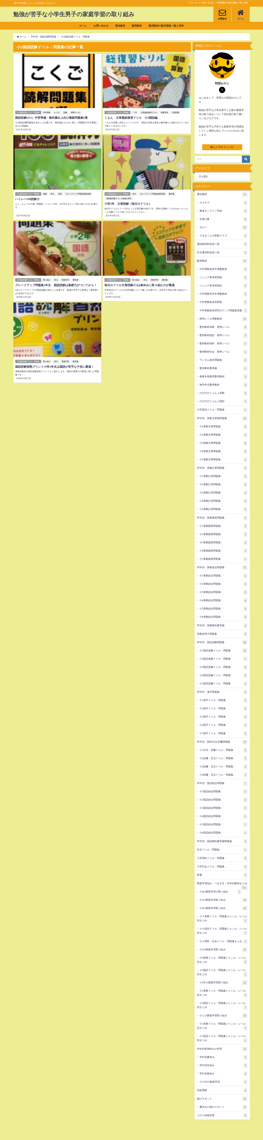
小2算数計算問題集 (222, 484)
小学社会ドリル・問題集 (221, 866)
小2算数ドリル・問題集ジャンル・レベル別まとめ (221, 992)
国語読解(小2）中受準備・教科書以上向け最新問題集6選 (51, 117)
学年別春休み (222, 1073)
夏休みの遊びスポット (222, 1106)
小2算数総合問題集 (222, 583)
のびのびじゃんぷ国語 (222, 401)
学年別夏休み (222, 1057)
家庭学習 (164, 112)
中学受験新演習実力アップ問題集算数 (222, 310)
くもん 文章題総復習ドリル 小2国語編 (130, 117)
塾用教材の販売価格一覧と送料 (233, 2)
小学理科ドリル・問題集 (221, 858)
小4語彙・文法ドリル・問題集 (222, 774)
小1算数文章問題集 (222, 426)
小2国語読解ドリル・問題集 (28, 112)
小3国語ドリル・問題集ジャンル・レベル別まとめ (221, 972)
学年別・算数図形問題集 (221, 517)
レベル (57, 112)
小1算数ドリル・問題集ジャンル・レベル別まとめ (221, 1025)
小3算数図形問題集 (222, 542)
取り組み (46, 280)
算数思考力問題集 (221, 633)
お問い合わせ (207, 2)
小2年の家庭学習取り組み (222, 982)
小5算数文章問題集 (222, 459)
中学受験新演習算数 (222, 302)
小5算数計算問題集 (222, 509)
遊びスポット (221, 1098)
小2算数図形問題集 (222, 534)
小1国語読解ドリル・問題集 (222, 650)
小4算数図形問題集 (222, 550)
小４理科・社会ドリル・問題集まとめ (222, 941)
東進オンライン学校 (222, 210)
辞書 (221, 875)
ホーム (194, 2)
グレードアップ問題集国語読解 (78, 194)
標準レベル (75, 112)
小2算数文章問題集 (222, 434)
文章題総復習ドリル (149, 112)
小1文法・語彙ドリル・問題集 (222, 750)
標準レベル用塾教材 (222, 318)
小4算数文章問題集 (222, 451)
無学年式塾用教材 (222, 384)
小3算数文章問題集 (222, 443)
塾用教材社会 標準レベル (222, 351)
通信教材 (120, 25)
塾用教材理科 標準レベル (222, 343)
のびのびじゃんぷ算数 (222, 393)
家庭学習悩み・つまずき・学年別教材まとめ (222, 884)
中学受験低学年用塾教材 (222, 269)
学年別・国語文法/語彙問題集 (221, 741)
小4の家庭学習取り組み (222, 908)
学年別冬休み (222, 1065)
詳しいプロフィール (222, 147)
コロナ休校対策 (221, 1115)
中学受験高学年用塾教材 (222, 293)
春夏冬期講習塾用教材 (222, 376)
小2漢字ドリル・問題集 (222, 708)
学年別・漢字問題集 (221, 692)
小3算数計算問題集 (222, 492)
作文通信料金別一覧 (221, 252)
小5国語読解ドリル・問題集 (222, 683)
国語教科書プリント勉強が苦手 (119, 199)
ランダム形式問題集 (222, 360)
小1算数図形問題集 (222, 526)
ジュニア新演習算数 (222, 277)
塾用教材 (137, 25)
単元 (134, 194)
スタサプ (222, 202)
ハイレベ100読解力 (27, 199)
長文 (52, 194)
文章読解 (175, 112)
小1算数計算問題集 (222, 476)
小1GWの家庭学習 (222, 1081)
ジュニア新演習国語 (222, 285)
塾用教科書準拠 (222, 368)
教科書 (171, 194)
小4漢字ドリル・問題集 (222, 724)
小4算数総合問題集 (222, 600)
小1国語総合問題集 (222, 791)
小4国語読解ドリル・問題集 (222, 675)
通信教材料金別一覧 (221, 244)
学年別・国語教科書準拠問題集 (221, 841)
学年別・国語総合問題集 (221, 783)
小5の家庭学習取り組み (222, 899)
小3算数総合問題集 (222, 592)
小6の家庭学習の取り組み (219, 891)
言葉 (60, 194)
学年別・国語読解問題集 (221, 642)
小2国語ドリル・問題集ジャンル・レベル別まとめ (221, 1005)
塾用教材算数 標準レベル (222, 327)
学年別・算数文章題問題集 (221, 418)
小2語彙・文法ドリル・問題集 (222, 758)
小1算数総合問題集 (222, 575)
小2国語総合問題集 (222, 799)
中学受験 (46, 112)
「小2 (134, 112)
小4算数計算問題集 (222, 500)
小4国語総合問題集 (222, 816)
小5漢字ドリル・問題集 (222, 733)
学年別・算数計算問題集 (221, 467)
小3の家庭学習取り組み (222, 949)
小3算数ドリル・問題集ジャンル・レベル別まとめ (221, 959)
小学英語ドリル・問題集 (221, 409)
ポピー (222, 227)
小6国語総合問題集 (222, 832)
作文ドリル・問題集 (221, 849)
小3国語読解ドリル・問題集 (222, 667)
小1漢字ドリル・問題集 (222, 700)
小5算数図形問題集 (222, 558)
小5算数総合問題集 (222, 608)
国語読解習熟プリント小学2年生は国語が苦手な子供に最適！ (54, 366)
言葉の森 (222, 219)
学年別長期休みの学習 (221, 1048)
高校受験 (221, 1090)
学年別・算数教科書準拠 (221, 625)
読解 (65, 112)
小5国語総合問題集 (222, 824)
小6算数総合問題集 (222, 616)
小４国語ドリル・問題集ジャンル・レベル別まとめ (222, 930)
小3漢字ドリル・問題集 (222, 716)
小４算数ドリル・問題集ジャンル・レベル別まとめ (222, 918)
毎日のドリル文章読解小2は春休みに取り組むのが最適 (139, 285)
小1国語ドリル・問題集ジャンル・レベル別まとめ (221, 1038)
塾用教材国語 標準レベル (222, 335)
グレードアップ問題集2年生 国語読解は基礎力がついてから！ (56, 285)
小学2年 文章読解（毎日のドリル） (128, 203)
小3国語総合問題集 (222, 807)
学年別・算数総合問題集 (221, 567)
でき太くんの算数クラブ (222, 235)
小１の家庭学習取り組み (222, 1015)
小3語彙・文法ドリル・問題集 (222, 766)
